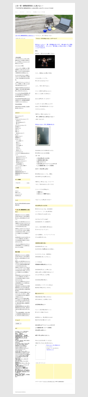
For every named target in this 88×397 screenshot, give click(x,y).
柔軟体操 (17, 362)
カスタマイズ (17, 170)
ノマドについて (18, 151)
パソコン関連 (18, 140)
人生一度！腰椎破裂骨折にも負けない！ (29, 6)
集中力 (23, 373)
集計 (17, 123)
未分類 (16, 174)
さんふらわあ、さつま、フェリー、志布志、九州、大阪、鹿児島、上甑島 (22, 344)
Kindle (48, 349)
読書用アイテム (18, 136)
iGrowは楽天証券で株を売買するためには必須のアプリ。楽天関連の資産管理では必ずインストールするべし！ (22, 100)
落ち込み (17, 373)
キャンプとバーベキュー (19, 125)
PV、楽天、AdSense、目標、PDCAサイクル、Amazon (22, 341)
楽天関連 (17, 126)
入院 (19, 357)
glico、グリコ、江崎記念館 (23, 331)
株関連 (16, 117)
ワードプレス (24, 356)
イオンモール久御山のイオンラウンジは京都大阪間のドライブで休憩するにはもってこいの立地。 (22, 246)
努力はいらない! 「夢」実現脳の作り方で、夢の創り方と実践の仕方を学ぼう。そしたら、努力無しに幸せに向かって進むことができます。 (53, 46)
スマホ (17, 148)
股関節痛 (24, 366)
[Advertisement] (45, 371)
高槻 (16, 131)
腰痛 (25, 367)
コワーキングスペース (20, 156)
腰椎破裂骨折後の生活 (19, 171)
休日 (16, 357)
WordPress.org (18, 195)
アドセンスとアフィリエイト (20, 119)
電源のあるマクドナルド (20, 157)
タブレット (17, 349)
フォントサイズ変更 (26, 354)
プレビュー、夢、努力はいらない (49, 381)
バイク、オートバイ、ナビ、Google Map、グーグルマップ (22, 352)
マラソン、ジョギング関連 (20, 165)
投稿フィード (17, 192)
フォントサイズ (18, 354)
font (16, 331)
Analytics (17, 120)
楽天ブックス (51, 349)
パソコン (26, 353)
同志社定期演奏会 (18, 104)
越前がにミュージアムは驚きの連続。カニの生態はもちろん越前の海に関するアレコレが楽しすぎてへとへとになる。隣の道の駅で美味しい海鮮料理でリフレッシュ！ (22, 301)
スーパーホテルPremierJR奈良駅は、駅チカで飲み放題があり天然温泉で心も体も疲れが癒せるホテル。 (22, 95)
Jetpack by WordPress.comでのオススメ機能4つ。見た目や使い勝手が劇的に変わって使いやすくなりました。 (22, 89)
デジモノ (17, 139)
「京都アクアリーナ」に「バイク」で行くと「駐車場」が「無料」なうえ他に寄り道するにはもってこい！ (22, 84)
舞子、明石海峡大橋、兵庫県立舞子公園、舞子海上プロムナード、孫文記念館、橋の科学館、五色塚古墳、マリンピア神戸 (22, 371)
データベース (22, 349)
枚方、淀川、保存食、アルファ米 (21, 361)
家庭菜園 (17, 137)
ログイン (17, 190)
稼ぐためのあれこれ (20, 122)
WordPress (17, 342)
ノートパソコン (18, 350)
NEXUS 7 (18, 150)
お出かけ (17, 128)
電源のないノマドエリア (20, 160)
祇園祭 (17, 366)
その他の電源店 (19, 163)
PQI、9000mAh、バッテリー (21, 332)
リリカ (17, 356)
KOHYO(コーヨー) (19, 133)
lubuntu (17, 143)
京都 (16, 129)
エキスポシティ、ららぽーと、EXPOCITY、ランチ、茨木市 (21, 345)
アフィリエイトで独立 (19, 65)
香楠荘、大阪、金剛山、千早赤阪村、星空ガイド (22, 375)
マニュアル (17, 167)
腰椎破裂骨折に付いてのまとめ (21, 173)
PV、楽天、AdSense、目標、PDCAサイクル (22, 336)
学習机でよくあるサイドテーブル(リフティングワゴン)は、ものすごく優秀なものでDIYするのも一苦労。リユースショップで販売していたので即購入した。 (22, 231)
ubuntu (17, 146)
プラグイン (17, 168)
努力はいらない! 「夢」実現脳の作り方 (44, 124)
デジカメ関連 (18, 145)
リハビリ (24, 355)
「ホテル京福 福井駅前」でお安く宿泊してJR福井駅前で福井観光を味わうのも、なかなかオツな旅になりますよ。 (22, 314)
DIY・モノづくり (18, 115)
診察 (20, 373)
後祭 (19, 359)
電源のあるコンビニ (20, 159)
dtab (17, 142)
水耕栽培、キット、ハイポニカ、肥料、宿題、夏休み (22, 365)
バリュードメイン (19, 353)
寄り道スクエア (19, 162)
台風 (16, 359)
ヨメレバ (51, 346)
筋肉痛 (20, 366)
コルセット (18, 348)
